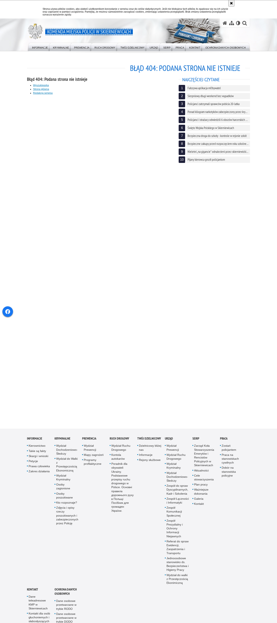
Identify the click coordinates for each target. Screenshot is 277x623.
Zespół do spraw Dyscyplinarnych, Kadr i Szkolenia (177, 491)
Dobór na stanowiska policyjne (229, 473)
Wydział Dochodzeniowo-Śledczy (67, 451)
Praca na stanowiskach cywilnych (230, 461)
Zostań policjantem (229, 450)
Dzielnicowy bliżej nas (150, 450)
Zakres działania (39, 473)
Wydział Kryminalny (63, 479)
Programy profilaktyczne (92, 464)
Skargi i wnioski (38, 458)
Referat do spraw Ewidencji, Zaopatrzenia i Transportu (177, 549)
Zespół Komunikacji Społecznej (174, 513)
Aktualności (201, 472)
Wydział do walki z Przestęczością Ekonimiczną (177, 581)
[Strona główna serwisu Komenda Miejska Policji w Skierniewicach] (225, 23)
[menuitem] (40, 46)
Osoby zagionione (63, 488)
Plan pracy (201, 487)
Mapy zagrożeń (94, 457)
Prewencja (89, 441)
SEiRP (195, 441)
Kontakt (199, 506)
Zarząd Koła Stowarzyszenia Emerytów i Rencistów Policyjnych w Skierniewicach (204, 457)
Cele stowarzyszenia (204, 479)
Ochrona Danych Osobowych (66, 594)
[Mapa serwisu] (231, 23)
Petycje (33, 463)
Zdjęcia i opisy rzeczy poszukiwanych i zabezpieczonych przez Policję (67, 517)
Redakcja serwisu (43, 93)
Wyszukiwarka (41, 85)
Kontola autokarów (118, 459)
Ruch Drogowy (119, 441)
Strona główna (41, 89)
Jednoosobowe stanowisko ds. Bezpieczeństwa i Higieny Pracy (177, 566)
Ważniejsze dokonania (201, 493)
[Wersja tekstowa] (238, 23)
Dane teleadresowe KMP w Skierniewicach (38, 604)
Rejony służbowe (150, 462)
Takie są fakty (37, 453)
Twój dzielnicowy (149, 441)
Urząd (169, 441)
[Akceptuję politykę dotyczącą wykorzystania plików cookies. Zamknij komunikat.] (231, 3)
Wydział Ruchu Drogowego (120, 450)
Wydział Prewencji (90, 450)
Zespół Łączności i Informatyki (177, 503)
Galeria (198, 501)
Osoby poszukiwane (64, 497)
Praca (224, 441)
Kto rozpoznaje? (66, 505)
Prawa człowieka (39, 468)
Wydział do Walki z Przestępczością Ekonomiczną (67, 467)
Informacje (34, 441)
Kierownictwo (37, 448)
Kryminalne (62, 441)
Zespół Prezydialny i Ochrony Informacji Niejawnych (174, 530)
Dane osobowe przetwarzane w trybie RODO (66, 607)
